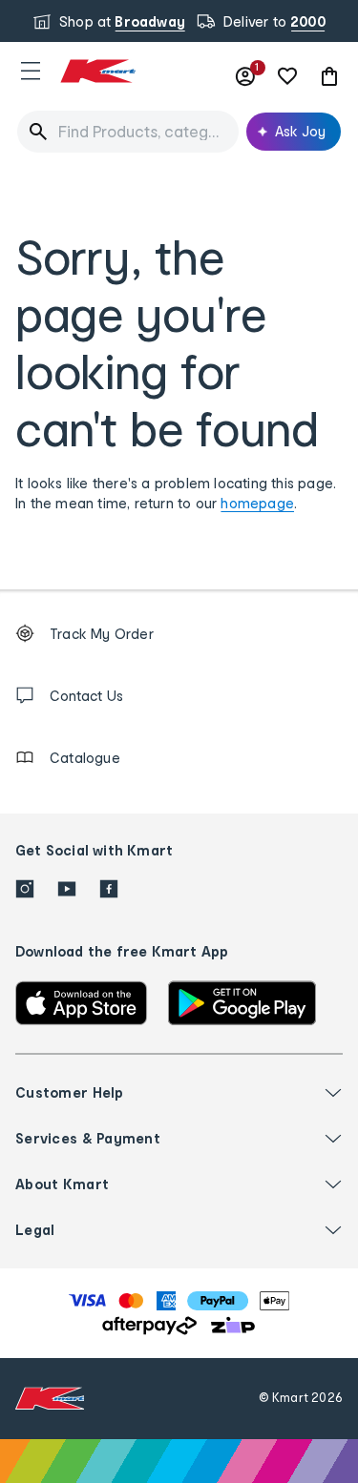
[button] (31, 71)
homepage (257, 503)
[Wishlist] (287, 76)
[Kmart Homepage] (97, 71)
